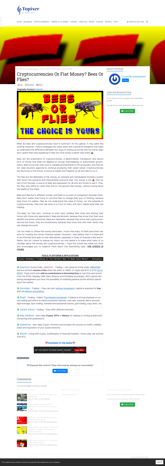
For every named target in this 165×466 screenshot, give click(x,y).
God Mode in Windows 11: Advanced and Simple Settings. (42, 441)
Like (21, 85)
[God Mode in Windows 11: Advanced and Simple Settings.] (22, 443)
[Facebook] (18, 1)
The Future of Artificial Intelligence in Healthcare (42, 395)
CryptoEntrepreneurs (134, 76)
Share (40, 85)
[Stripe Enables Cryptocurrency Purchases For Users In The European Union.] (22, 407)
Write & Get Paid (136, 22)
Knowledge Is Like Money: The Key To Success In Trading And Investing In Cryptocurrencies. (43, 429)
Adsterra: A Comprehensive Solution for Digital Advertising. (42, 418)
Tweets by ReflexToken (69, 395)
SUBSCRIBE (61, 371)
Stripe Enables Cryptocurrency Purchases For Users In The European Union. (42, 406)
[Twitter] (21, 1)
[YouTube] (24, 1)
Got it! (159, 462)
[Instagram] (28, 1)
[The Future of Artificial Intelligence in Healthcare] (22, 397)
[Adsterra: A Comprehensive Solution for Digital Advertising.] (22, 420)
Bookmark (30, 85)
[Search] (146, 22)
